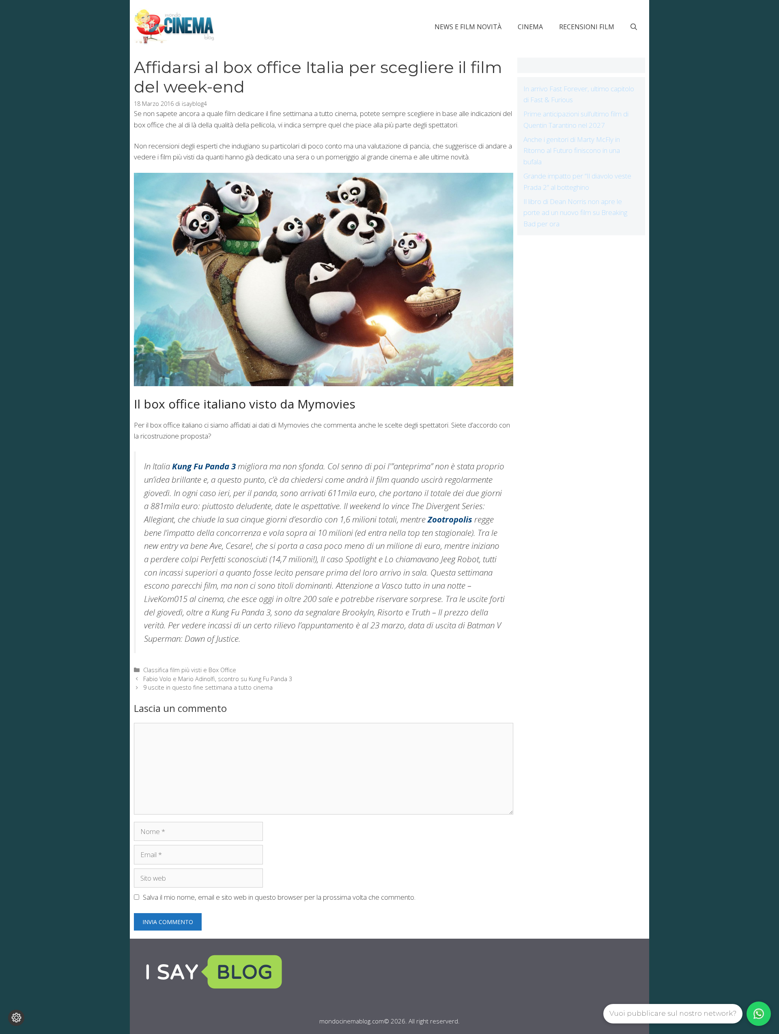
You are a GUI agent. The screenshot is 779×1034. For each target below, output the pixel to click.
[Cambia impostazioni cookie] (16, 1018)
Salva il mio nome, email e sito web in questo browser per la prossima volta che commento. (279, 897)
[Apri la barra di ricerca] (633, 27)
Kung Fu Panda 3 (204, 466)
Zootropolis (450, 519)
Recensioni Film (586, 26)
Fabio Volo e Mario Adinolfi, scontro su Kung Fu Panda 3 (217, 679)
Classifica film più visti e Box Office (189, 670)
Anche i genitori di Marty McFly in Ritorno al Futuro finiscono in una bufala (571, 150)
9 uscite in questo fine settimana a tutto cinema (208, 687)
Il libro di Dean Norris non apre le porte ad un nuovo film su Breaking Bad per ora (575, 212)
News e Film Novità (468, 26)
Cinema (530, 26)
